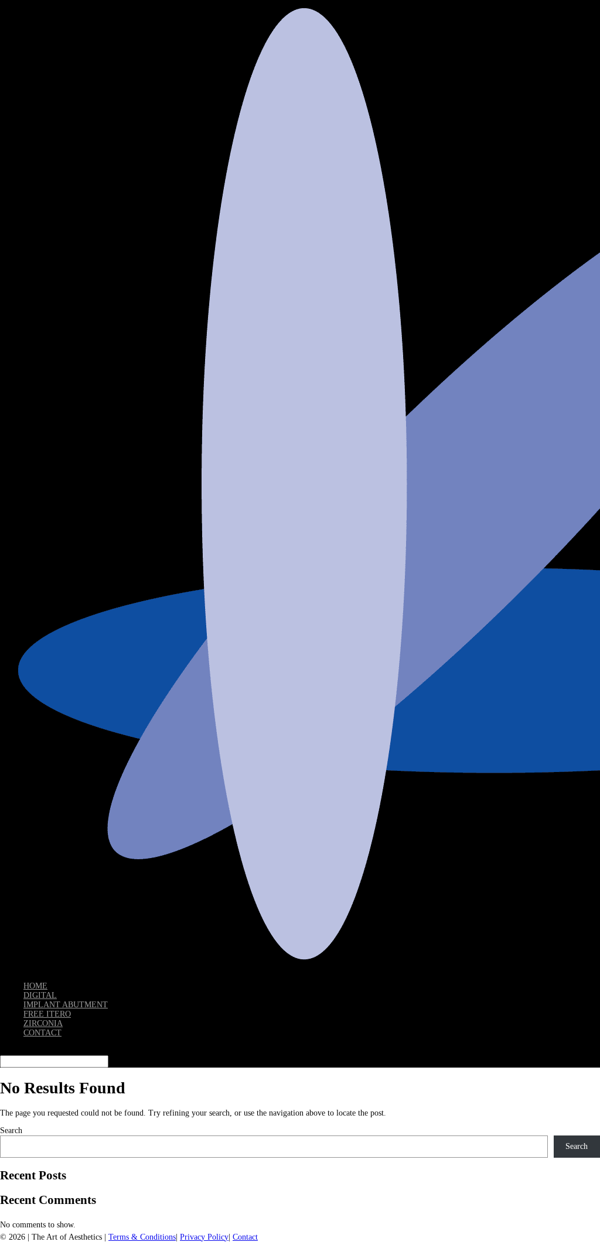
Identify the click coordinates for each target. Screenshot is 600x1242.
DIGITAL (40, 995)
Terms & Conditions (142, 1237)
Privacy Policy (204, 1237)
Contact (245, 1237)
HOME (35, 986)
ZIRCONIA (43, 1023)
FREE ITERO (47, 1014)
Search (11, 1130)
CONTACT (42, 1032)
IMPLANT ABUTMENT (65, 1004)
